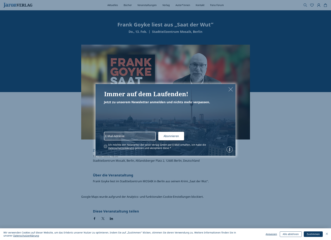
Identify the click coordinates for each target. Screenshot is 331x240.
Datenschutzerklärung (121, 148)
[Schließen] (327, 234)
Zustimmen (313, 234)
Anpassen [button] (271, 234)
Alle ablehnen (291, 234)
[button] (231, 89)
